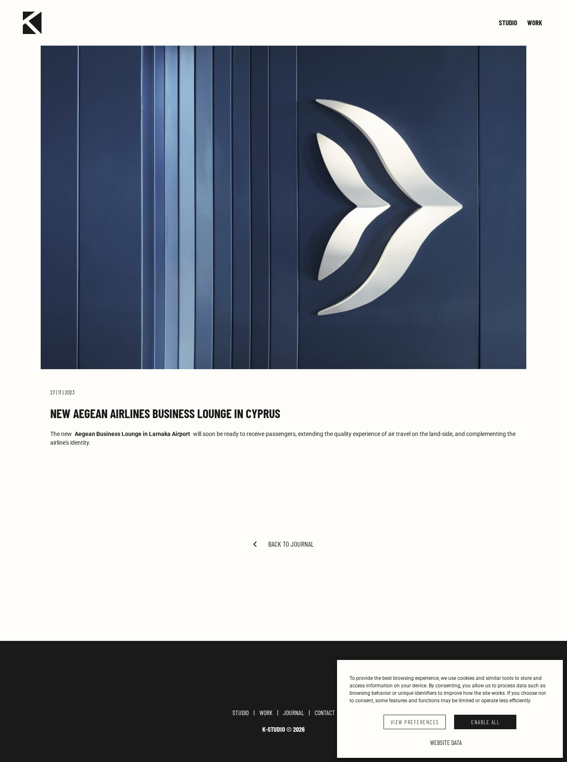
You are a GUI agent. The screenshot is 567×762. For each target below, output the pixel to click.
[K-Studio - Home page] (32, 23)
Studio (508, 23)
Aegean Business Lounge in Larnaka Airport (132, 434)
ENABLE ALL (485, 721)
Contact (325, 712)
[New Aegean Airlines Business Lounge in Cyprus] (283, 207)
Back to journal (291, 543)
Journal (293, 712)
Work (534, 23)
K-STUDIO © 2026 (283, 729)
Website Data (446, 742)
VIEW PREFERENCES (415, 721)
